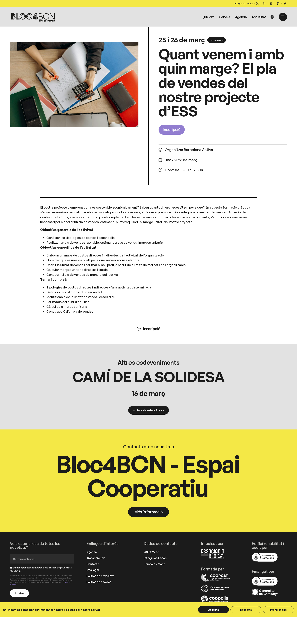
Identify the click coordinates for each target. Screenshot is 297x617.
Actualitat (259, 17)
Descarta (246, 609)
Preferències (278, 609)
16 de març (148, 393)
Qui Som (208, 17)
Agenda (241, 17)
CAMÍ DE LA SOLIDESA (148, 377)
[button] (216, 40)
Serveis (224, 17)
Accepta (213, 609)
